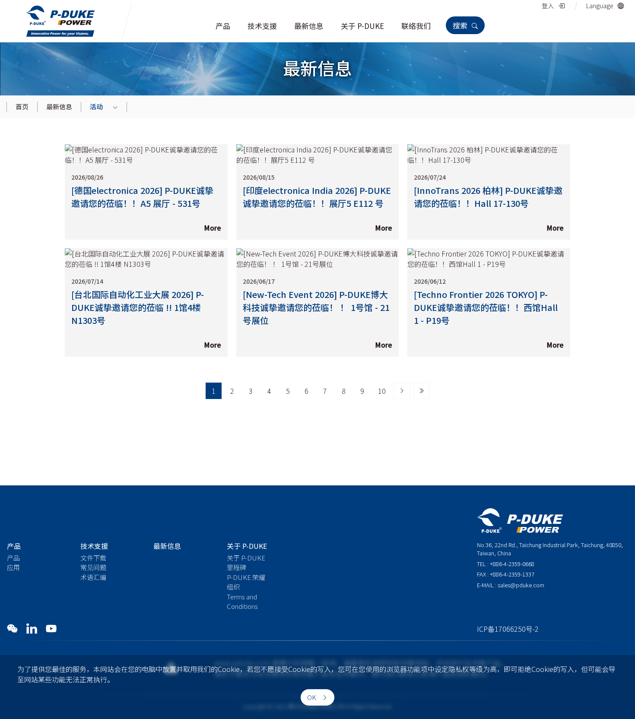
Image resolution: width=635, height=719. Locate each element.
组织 (233, 586)
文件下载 (93, 557)
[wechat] (12, 628)
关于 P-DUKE (246, 557)
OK (312, 697)
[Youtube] (51, 628)
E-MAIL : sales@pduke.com (510, 585)
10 (382, 391)
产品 (13, 557)
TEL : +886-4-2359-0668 (505, 564)
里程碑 (236, 567)
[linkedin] (31, 628)
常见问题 (93, 567)
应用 (13, 567)
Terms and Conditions (242, 601)
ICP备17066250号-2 (508, 629)
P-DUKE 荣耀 (246, 577)
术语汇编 (93, 577)
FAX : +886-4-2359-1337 (505, 574)
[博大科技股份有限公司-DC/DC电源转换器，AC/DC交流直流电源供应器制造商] (60, 20)
